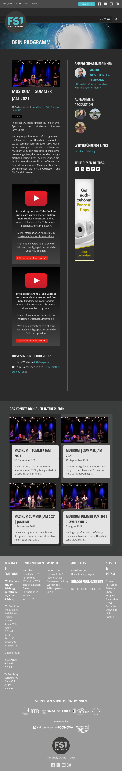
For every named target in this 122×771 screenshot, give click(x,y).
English (34, 3)
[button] (103, 19)
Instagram (16, 109)
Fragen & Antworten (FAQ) (112, 599)
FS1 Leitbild (29, 577)
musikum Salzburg (85, 151)
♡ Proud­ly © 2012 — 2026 (61, 757)
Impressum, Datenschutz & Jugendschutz (55, 574)
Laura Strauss (38, 107)
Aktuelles (78, 562)
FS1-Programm (42, 362)
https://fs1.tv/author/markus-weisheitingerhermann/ (91, 85)
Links (109, 613)
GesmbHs (28, 570)
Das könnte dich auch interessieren (37, 408)
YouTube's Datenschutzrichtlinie (36, 236)
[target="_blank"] (117, 4)
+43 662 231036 (22, 3)
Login (50, 592)
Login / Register (87, 4)
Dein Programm (53, 107)
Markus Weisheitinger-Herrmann (99, 75)
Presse (110, 581)
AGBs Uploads (55, 588)
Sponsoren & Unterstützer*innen (61, 700)
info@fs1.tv (8, 3)
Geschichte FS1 (31, 574)
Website (52, 562)
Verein (26, 595)
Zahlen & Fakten (32, 584)
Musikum (17, 116)
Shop (109, 592)
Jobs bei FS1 (29, 599)
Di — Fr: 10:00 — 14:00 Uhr (86, 589)
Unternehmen (33, 562)
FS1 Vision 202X (31, 581)
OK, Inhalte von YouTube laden (29, 258)
